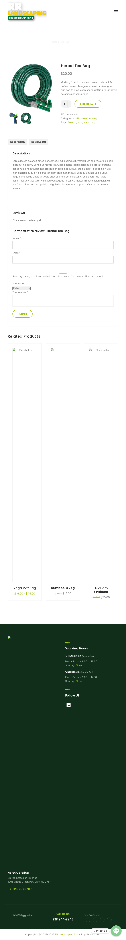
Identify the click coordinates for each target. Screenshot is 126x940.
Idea (79, 122)
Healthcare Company (85, 118)
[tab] (17, 142)
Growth (72, 122)
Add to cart (88, 104)
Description (17, 141)
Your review (20, 292)
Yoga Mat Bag (25, 588)
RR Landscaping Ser (66, 934)
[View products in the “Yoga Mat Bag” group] (25, 463)
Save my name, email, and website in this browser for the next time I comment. (58, 276)
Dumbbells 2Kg (63, 588)
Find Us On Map (22, 889)
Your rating (18, 283)
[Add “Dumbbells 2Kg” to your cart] (63, 463)
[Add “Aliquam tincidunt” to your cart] (101, 463)
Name (16, 238)
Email (16, 252)
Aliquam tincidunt (101, 590)
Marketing (89, 122)
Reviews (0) (38, 141)
